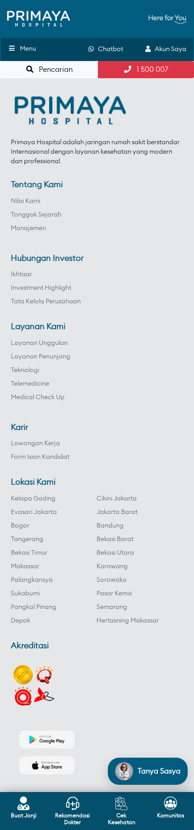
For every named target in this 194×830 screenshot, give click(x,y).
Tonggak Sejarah (36, 215)
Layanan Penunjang (40, 357)
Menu (28, 49)
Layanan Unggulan (39, 343)
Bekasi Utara (115, 553)
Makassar (25, 566)
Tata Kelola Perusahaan (46, 301)
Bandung (110, 526)
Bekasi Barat (115, 539)
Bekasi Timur (29, 553)
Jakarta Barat (117, 512)
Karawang (112, 566)
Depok (20, 621)
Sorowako (112, 580)
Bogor (20, 526)
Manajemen (28, 228)
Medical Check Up (38, 397)
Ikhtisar (21, 274)
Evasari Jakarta (34, 512)
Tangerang (27, 539)
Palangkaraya (32, 580)
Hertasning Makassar (128, 621)
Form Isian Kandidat (40, 457)
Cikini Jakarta (117, 498)
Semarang (112, 607)
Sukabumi (25, 593)
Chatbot (108, 49)
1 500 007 (149, 69)
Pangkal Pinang (33, 607)
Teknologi (25, 370)
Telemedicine (30, 384)
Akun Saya (168, 49)
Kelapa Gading (33, 498)
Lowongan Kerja (35, 443)
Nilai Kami (25, 201)
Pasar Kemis (114, 593)
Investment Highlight (41, 288)
